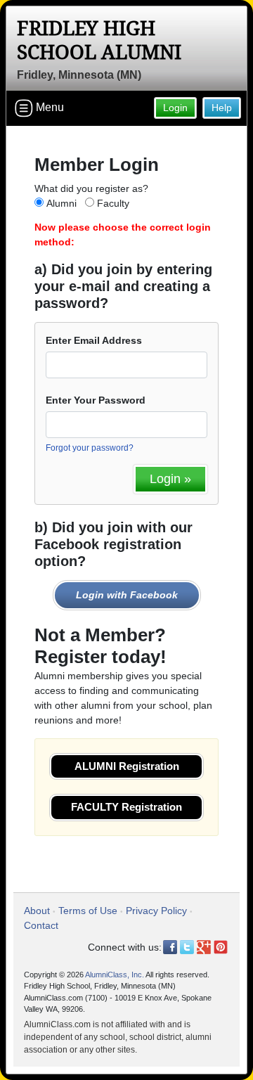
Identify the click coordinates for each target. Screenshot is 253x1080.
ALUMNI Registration (126, 766)
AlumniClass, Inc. (114, 974)
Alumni (61, 203)
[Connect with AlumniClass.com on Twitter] (187, 947)
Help (222, 107)
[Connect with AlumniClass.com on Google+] (204, 947)
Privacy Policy (156, 910)
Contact (41, 925)
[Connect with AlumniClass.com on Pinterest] (221, 947)
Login (175, 107)
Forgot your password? (90, 448)
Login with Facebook (127, 594)
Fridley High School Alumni (99, 40)
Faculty (113, 203)
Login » (170, 479)
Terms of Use (87, 910)
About (37, 910)
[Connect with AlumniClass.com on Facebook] (170, 947)
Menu (48, 107)
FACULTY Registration (126, 807)
